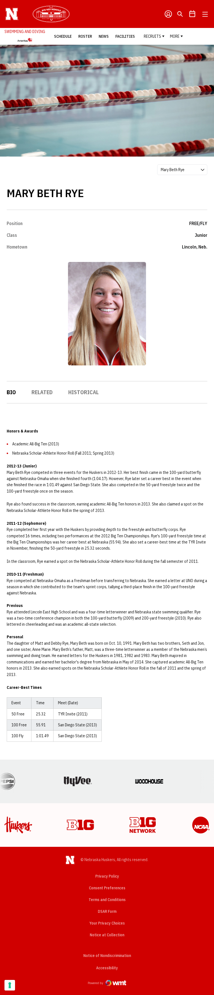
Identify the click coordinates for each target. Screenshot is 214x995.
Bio (11, 392)
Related (42, 392)
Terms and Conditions (107, 899)
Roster (85, 36)
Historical (83, 392)
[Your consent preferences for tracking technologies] (9, 985)
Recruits (152, 36)
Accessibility (107, 967)
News (104, 36)
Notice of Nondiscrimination (107, 955)
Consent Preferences (107, 887)
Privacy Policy (107, 876)
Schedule (63, 36)
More (174, 36)
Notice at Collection (107, 934)
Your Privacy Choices (107, 923)
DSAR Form (107, 911)
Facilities (125, 36)
